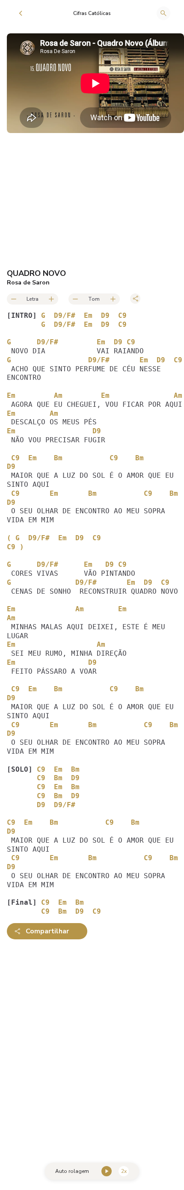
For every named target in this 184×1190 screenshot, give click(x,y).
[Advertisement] (92, 1045)
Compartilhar (47, 931)
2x (124, 1171)
